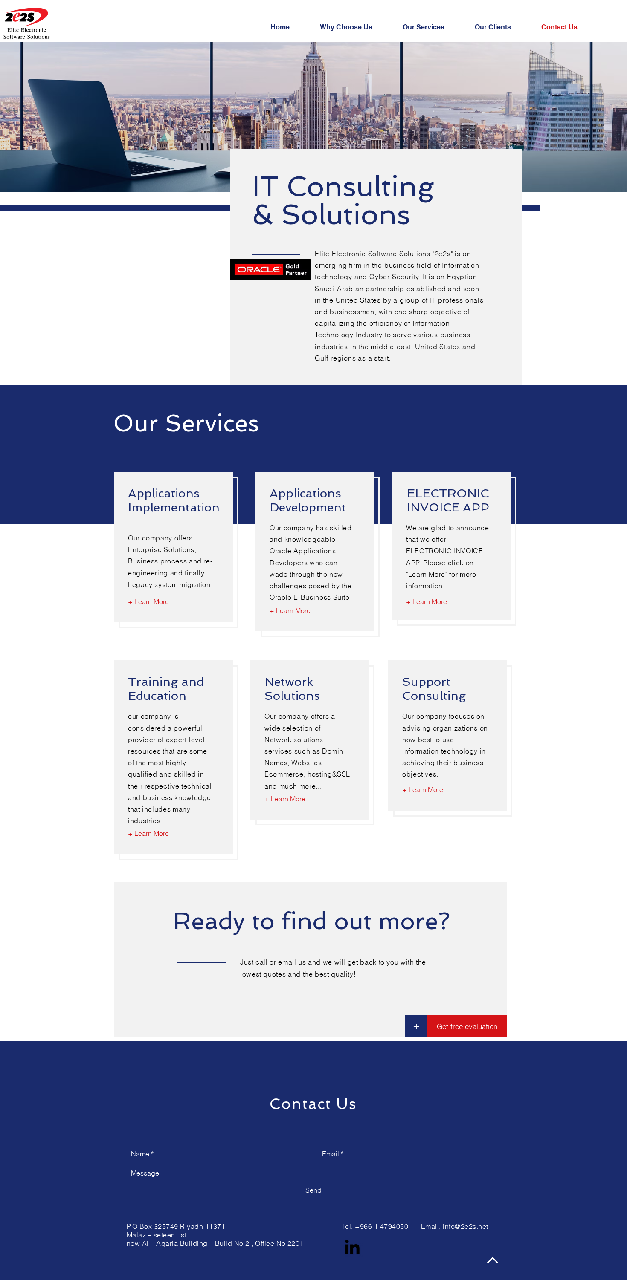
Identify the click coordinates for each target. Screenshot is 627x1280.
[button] (416, 1026)
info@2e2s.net (465, 1226)
